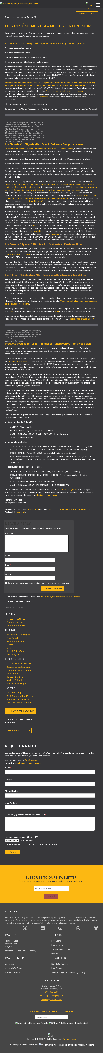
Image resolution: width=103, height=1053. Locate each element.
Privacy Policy (69, 1039)
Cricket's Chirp (14, 693)
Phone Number (11, 791)
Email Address (11, 803)
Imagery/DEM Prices (13, 968)
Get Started (60, 935)
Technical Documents (61, 949)
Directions (9, 964)
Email (8, 565)
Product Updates (15, 622)
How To (55, 954)
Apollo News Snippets (17, 683)
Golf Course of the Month (19, 696)
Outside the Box (14, 677)
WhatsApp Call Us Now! (51, 1000)
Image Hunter (14, 958)
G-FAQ (9, 644)
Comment (10, 533)
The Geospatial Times (82, 509)
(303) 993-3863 (32, 760)
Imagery (10, 935)
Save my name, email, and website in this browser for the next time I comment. (39, 583)
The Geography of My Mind (20, 670)
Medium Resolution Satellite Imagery (20, 951)
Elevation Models (12, 972)
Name (8, 556)
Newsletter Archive (22, 711)
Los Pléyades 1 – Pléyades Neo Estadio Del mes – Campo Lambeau (44, 144)
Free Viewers (57, 945)
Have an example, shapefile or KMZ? (21, 837)
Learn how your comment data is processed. (61, 596)
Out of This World (15, 651)
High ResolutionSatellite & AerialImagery (12, 944)
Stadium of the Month (17, 699)
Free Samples (57, 968)
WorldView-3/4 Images (18, 635)
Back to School (14, 680)
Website (8, 574)
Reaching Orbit (14, 654)
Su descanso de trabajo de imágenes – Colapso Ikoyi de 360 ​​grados (45, 43)
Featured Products (15, 625)
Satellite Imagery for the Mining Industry (68, 972)
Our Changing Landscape (19, 664)
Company (9, 779)
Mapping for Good (15, 641)
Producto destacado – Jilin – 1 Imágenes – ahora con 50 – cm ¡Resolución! (48, 343)
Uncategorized (32, 509)
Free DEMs (56, 941)
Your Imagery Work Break (19, 702)
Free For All (12, 638)
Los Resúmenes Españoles (60, 509)
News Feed (59, 958)
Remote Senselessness (18, 667)
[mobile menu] (96, 5)
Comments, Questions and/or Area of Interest (25, 815)
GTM (8, 648)
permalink (21, 512)
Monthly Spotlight (15, 619)
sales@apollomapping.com (29, 763)
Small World (12, 673)
